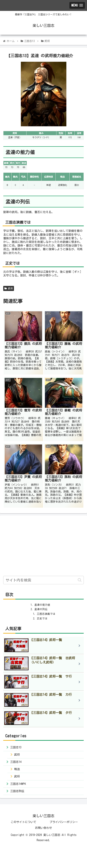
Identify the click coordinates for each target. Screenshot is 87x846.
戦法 (17, 769)
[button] (79, 580)
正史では (42, 618)
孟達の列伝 (41, 609)
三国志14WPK (18, 783)
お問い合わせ (43, 827)
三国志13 (15, 747)
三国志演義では (46, 614)
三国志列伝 (17, 791)
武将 (10, 288)
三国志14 (15, 761)
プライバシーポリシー (64, 822)
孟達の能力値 (42, 604)
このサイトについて (23, 822)
